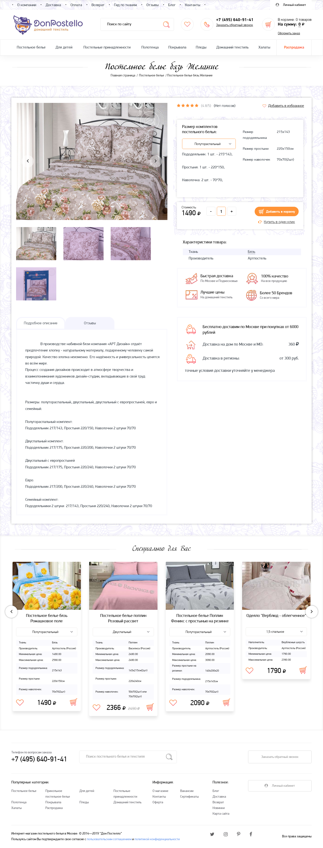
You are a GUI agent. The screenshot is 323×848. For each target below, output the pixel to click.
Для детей (64, 47)
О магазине (160, 791)
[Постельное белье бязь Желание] (91, 178)
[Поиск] (166, 24)
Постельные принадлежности (107, 47)
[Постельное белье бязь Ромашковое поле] (47, 586)
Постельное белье (31, 47)
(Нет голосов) (225, 106)
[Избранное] (187, 24)
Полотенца (150, 47)
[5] (196, 105)
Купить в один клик (279, 222)
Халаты (264, 47)
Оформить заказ (289, 33)
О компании (26, 5)
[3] (187, 105)
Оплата (76, 5)
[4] (192, 105)
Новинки (219, 808)
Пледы (201, 47)
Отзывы (152, 5)
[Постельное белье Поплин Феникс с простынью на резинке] (200, 586)
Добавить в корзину (280, 212)
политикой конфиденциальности (157, 839)
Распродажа (294, 47)
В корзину (73, 702)
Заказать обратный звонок (234, 25)
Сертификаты (189, 797)
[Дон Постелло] (47, 24)
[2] (183, 105)
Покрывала (177, 47)
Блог (216, 791)
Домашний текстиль (232, 47)
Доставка (219, 797)
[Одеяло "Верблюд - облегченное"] (276, 586)
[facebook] (250, 834)
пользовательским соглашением (109, 839)
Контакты (159, 797)
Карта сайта (221, 814)
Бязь (251, 252)
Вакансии (186, 791)
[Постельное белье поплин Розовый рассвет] (123, 586)
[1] (178, 105)
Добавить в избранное (286, 106)
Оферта (158, 802)
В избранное (20, 702)
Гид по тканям (125, 5)
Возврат (218, 802)
